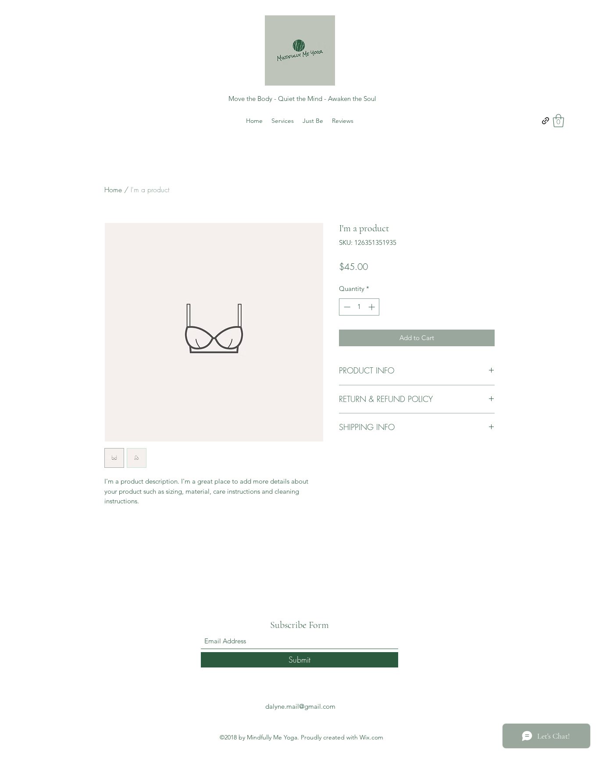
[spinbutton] (359, 307)
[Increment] (372, 307)
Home (113, 189)
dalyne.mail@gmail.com (300, 706)
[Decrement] (346, 307)
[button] (558, 120)
